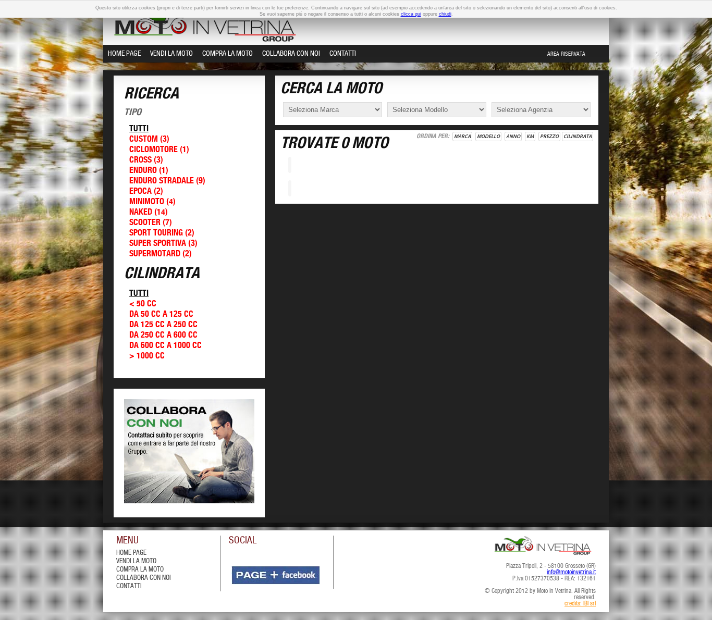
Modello (488, 136)
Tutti (139, 129)
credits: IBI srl (580, 604)
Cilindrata (577, 136)
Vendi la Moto (171, 53)
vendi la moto (136, 561)
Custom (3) (149, 139)
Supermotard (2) (160, 254)
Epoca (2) (146, 191)
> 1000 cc (147, 356)
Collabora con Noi (291, 53)
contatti (129, 586)
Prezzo (549, 136)
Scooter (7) (150, 222)
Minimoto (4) (152, 201)
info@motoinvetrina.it (571, 572)
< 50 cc (142, 304)
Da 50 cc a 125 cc (161, 314)
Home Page (124, 53)
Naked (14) (148, 212)
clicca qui (411, 14)
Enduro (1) (148, 170)
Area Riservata (566, 54)
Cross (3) (146, 160)
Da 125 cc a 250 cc (163, 324)
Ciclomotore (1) (159, 149)
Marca (462, 136)
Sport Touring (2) (161, 233)
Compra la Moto (227, 53)
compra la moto (140, 569)
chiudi (445, 14)
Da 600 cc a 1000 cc (165, 345)
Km (530, 136)
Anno (513, 136)
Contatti (342, 53)
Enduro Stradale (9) (167, 181)
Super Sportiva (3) (163, 243)
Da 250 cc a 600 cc (163, 335)
